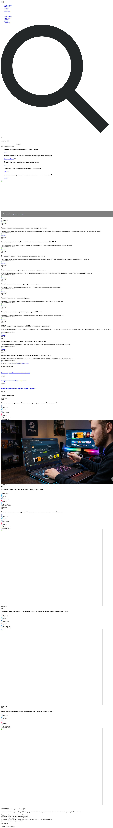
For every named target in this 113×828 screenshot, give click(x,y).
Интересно (7, 6)
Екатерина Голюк (9, 159)
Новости (6, 8)
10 (16, 363)
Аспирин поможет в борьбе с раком (13, 381)
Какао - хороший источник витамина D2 (15, 373)
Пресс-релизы (8, 5)
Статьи (6, 9)
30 (19, 363)
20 (18, 363)
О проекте (7, 11)
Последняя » (25, 363)
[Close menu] (2, 2)
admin (5, 152)
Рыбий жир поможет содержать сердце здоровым (18, 388)
